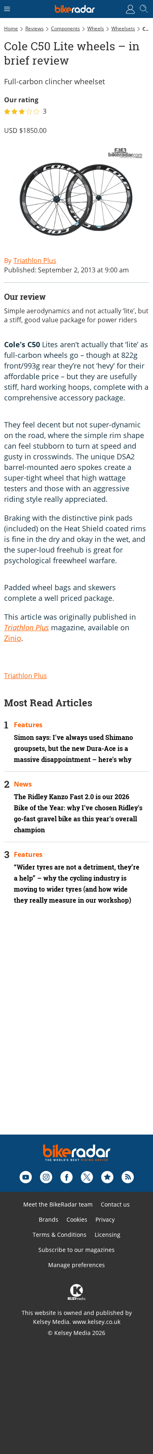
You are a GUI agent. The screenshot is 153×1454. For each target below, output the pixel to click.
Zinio (12, 638)
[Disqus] (76, 1030)
